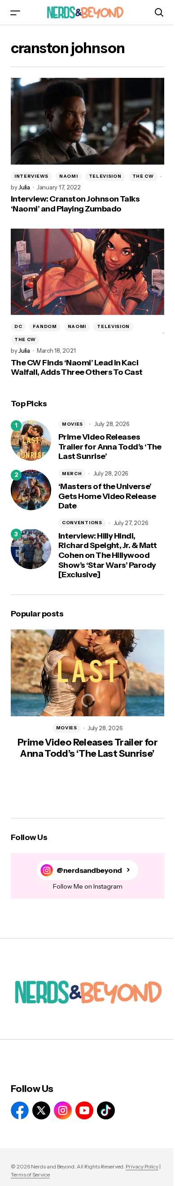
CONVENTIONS (82, 523)
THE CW (143, 176)
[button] (15, 12)
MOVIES (72, 424)
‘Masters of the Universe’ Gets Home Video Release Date (107, 496)
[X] (41, 1110)
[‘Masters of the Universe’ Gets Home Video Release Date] (31, 490)
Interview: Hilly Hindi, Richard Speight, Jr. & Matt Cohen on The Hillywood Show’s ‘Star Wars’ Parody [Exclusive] (107, 555)
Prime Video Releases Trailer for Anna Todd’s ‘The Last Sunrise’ (110, 446)
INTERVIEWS (31, 176)
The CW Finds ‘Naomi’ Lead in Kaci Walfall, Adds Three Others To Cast (77, 367)
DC (18, 326)
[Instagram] (63, 1110)
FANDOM (45, 326)
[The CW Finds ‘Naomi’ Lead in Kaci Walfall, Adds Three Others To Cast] (87, 272)
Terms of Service (30, 1174)
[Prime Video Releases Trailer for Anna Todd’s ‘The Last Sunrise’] (31, 440)
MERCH (72, 473)
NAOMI (68, 176)
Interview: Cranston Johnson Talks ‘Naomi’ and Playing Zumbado (75, 204)
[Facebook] (20, 1110)
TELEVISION (105, 176)
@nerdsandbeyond (89, 870)
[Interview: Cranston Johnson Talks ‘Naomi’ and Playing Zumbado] (87, 121)
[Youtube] (84, 1110)
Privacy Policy (142, 1166)
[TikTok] (106, 1110)
